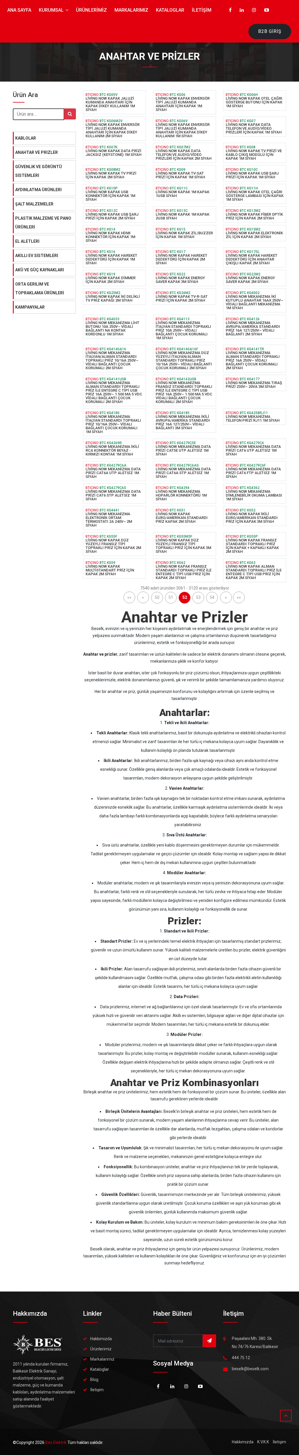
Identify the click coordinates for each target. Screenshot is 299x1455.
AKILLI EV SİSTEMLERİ (36, 255)
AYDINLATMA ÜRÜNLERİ (38, 189)
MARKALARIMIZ (131, 10)
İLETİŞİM (201, 10)
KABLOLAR (25, 138)
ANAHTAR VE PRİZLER (36, 152)
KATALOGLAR (170, 10)
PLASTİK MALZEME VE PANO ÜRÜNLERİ (43, 222)
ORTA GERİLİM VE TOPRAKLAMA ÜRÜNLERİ (39, 288)
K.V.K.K (263, 1442)
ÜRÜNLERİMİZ (91, 10)
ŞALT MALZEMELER (34, 204)
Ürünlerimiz (101, 1349)
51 (170, 597)
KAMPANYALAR (30, 307)
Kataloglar (99, 1369)
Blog (94, 1379)
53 (198, 597)
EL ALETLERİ (27, 241)
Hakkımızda (101, 1338)
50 (157, 597)
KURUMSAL (52, 10)
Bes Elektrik (56, 1442)
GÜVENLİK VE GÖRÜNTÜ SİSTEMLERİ (38, 171)
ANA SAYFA (19, 10)
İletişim (97, 1389)
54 (212, 597)
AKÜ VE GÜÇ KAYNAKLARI (39, 270)
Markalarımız (102, 1359)
